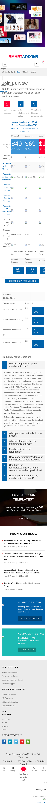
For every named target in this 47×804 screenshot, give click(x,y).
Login (31, 12)
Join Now (18, 270)
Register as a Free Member (22, 281)
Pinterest (22, 741)
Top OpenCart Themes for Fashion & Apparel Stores (22, 584)
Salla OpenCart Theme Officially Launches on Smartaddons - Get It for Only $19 (22, 542)
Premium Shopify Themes (6, 198)
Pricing (12, 771)
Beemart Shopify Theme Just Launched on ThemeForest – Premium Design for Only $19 (22, 571)
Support (43, 771)
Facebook (4, 741)
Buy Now (36, 310)
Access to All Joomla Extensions (6, 177)
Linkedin (10, 741)
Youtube (28, 741)
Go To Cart (19, 768)
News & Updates (9, 547)
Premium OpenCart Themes (7, 187)
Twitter (16, 741)
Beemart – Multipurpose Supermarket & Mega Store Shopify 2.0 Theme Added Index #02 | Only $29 (23, 557)
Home (4, 771)
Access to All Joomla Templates (6, 166)
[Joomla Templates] (23, 56)
